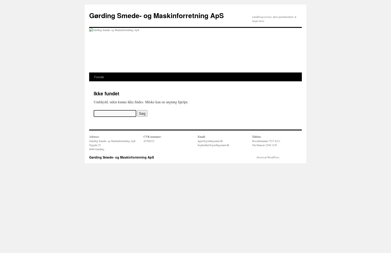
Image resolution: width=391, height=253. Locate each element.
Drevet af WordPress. (268, 157)
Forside (99, 77)
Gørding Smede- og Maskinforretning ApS (156, 15)
